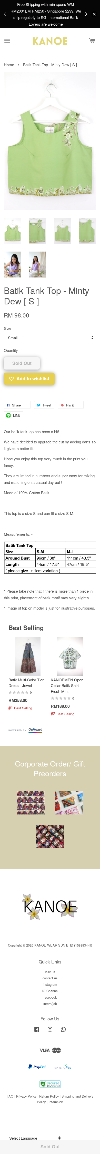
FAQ (10, 1096)
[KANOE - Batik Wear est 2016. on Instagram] (50, 1031)
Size (7, 328)
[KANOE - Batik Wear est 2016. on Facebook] (36, 1031)
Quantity (11, 350)
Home (9, 64)
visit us (50, 971)
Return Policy (49, 1096)
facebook (50, 997)
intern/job (50, 1003)
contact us (50, 978)
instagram (50, 984)
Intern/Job (55, 1101)
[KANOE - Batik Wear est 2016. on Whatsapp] (63, 1031)
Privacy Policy (26, 1096)
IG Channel (50, 990)
